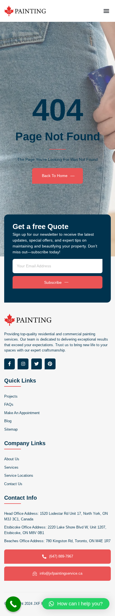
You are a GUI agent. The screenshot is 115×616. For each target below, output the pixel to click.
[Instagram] (23, 363)
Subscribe (53, 282)
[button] (106, 10)
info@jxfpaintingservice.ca (61, 573)
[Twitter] (36, 363)
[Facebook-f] (9, 363)
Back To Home (55, 175)
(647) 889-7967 (61, 556)
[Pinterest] (50, 363)
